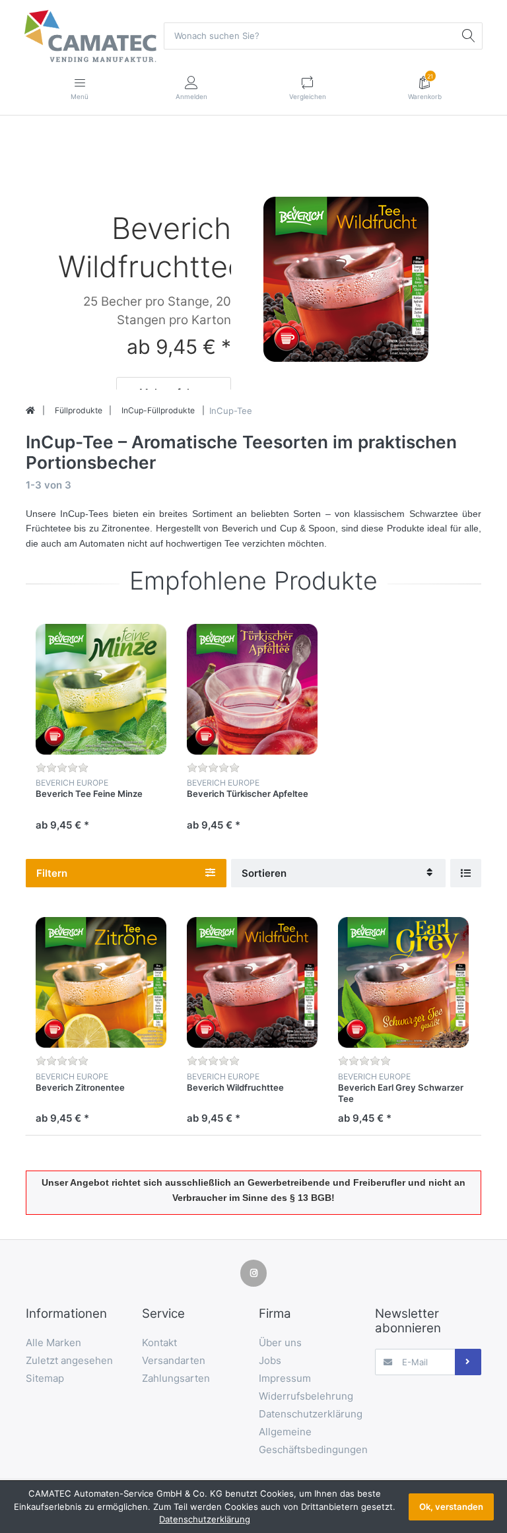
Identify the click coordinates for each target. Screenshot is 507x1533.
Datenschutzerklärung (204, 1519)
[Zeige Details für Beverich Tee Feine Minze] (101, 689)
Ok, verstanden (451, 1506)
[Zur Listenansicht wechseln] (465, 873)
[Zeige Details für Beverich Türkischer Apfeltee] (252, 689)
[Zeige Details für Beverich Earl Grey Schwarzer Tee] (403, 982)
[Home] (30, 411)
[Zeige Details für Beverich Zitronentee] (101, 982)
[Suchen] (469, 35)
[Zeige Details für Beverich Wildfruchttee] (345, 278)
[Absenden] (468, 1362)
